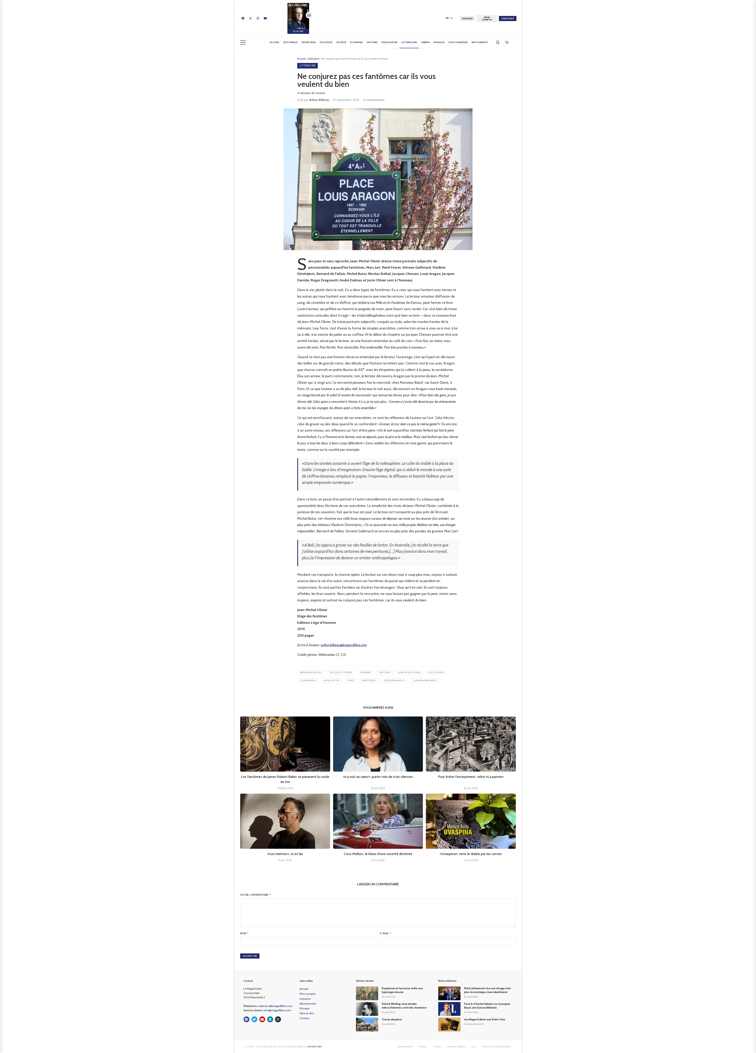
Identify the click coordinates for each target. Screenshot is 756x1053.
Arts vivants (480, 42)
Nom (244, 933)
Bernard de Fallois (310, 672)
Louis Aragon (307, 680)
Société (341, 42)
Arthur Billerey (319, 100)
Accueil (274, 42)
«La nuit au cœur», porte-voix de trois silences (378, 777)
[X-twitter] (250, 18)
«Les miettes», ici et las (285, 854)
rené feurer (368, 680)
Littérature (409, 42)
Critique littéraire (341, 672)
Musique (439, 42)
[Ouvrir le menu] (243, 42)
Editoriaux (290, 42)
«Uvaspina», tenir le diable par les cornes (471, 854)
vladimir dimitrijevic (425, 680)
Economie (356, 42)
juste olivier (436, 672)
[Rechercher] (497, 42)
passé (350, 680)
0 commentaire (373, 100)
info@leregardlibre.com (277, 1010)
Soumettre (250, 955)
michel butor (331, 680)
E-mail (385, 933)
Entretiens (309, 42)
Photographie (458, 42)
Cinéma (425, 42)
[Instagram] (258, 18)
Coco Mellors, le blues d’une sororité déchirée (378, 854)
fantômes (384, 672)
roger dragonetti (394, 680)
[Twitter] (254, 1019)
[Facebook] (243, 18)
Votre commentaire (255, 894)
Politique (326, 42)
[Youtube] (265, 18)
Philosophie (389, 42)
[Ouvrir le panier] (506, 42)
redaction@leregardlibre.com (275, 1006)
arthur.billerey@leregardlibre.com (344, 645)
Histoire (372, 42)
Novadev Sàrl (314, 1046)
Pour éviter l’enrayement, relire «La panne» (471, 777)
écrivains (365, 672)
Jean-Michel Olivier (410, 672)
